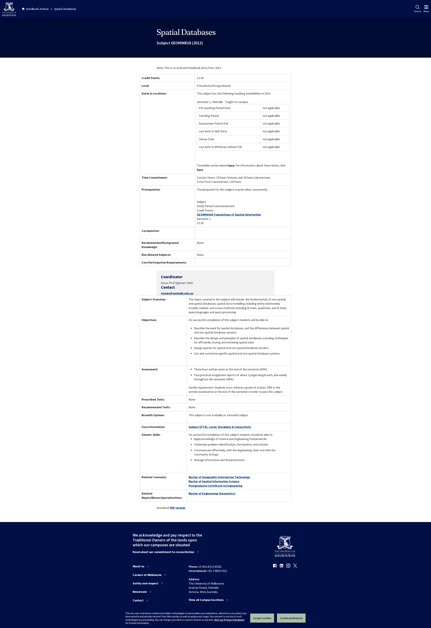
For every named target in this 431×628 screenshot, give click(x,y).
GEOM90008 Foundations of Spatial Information (229, 215)
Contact (138, 600)
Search (417, 11)
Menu (426, 11)
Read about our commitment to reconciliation (163, 552)
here (231, 165)
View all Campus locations (206, 600)
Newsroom (140, 592)
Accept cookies (262, 618)
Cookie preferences (291, 618)
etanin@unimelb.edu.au (177, 293)
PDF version (177, 508)
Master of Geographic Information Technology (219, 477)
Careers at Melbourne (147, 575)
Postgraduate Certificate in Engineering (215, 486)
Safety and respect (145, 583)
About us (138, 566)
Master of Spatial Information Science (214, 481)
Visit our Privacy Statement (229, 619)
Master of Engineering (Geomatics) (212, 493)
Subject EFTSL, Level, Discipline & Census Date (220, 427)
